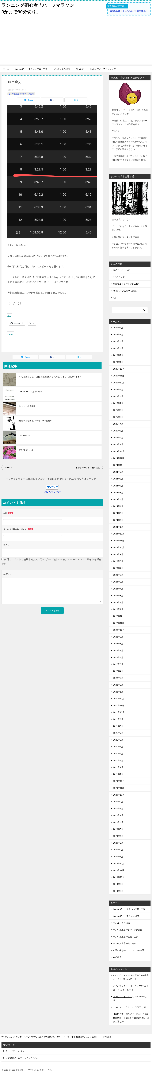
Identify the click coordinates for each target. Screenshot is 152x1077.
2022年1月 (118, 692)
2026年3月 (118, 348)
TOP (33, 1037)
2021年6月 (118, 740)
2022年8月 (118, 643)
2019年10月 (118, 877)
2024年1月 (118, 527)
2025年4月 (118, 424)
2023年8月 (118, 561)
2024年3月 (118, 513)
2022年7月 (118, 650)
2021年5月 (118, 746)
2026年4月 (118, 341)
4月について (119, 277)
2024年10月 (118, 465)
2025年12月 (118, 369)
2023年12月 (118, 534)
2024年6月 (118, 492)
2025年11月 (118, 376)
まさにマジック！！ (122, 996)
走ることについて (121, 270)
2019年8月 (118, 891)
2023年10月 (118, 547)
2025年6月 (118, 410)
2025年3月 (118, 431)
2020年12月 (118, 781)
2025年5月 (118, 417)
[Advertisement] (76, 44)
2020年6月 (118, 822)
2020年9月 (118, 801)
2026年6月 (118, 327)
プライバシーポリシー (16, 1051)
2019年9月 (118, 884)
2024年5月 (118, 499)
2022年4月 (118, 671)
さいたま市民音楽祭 (27, 406)
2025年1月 (118, 444)
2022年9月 (118, 637)
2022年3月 (118, 678)
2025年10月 (118, 382)
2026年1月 (118, 362)
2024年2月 (118, 520)
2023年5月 (118, 582)
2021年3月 (118, 760)
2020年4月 (118, 836)
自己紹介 (80, 69)
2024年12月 (118, 451)
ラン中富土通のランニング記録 (21, 94)
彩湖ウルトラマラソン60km (126, 284)
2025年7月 (118, 403)
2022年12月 (118, 616)
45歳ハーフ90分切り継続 (125, 291)
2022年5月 (118, 664)
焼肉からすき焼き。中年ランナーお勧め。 (36, 421)
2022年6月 (118, 657)
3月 (114, 297)
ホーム (6, 69)
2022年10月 (118, 630)
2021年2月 (118, 767)
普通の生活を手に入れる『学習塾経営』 (128, 11)
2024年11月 (118, 458)
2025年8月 (118, 396)
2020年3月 (118, 843)
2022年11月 (118, 623)
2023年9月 (118, 554)
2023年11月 (118, 540)
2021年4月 (118, 753)
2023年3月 (118, 595)
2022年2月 (118, 685)
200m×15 (8, 468)
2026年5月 (118, 334)
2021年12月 (118, 698)
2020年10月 (118, 795)
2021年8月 (118, 726)
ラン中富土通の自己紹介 (124, 943)
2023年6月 (118, 575)
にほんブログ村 (52, 492)
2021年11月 (118, 705)
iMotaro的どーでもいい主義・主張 (31, 69)
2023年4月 (118, 589)
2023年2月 (118, 602)
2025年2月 (118, 437)
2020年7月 (118, 815)
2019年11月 (118, 870)
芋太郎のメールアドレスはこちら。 (22, 1058)
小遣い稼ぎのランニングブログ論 (128, 950)
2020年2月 (118, 849)
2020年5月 (118, 829)
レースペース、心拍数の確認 (30, 392)
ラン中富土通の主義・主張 (125, 936)
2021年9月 (118, 719)
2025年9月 (118, 389)
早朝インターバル (26, 450)
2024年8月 (118, 479)
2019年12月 (118, 863)
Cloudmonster (25, 435)
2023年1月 (118, 609)
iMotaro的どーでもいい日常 (103, 69)
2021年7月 (118, 733)
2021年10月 (118, 712)
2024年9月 (118, 472)
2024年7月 (118, 486)
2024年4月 (118, 506)
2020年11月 (118, 788)
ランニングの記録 (61, 69)
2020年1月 (118, 856)
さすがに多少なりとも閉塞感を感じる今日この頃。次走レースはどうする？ (50, 377)
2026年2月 (118, 355)
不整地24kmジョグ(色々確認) (88, 468)
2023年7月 (118, 568)
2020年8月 (118, 808)
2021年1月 (118, 774)
